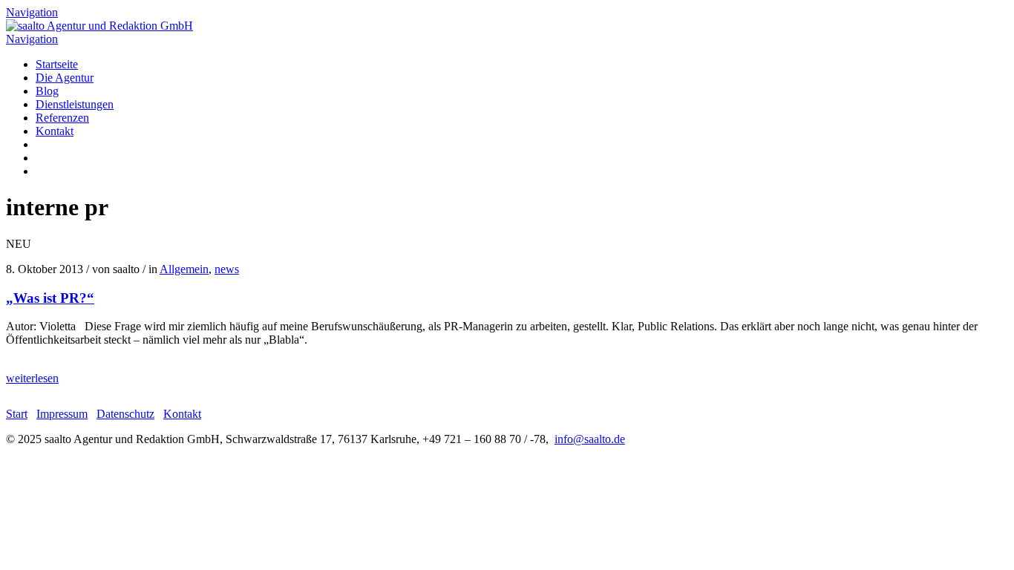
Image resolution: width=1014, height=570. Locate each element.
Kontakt (54, 131)
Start (16, 413)
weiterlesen (32, 378)
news (227, 269)
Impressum (62, 413)
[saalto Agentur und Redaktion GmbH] (99, 25)
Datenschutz (125, 413)
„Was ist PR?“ (50, 298)
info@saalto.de (590, 439)
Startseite (57, 64)
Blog (47, 91)
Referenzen (62, 117)
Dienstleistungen (75, 104)
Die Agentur (65, 77)
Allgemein (184, 269)
